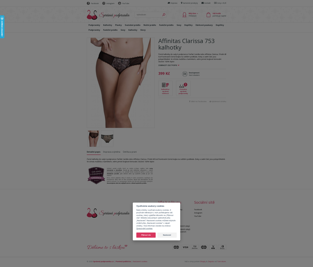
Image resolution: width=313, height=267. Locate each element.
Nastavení (167, 235)
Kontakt (207, 3)
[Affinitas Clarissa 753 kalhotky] (121, 83)
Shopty (203, 261)
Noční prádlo (150, 25)
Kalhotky (107, 25)
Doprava (173, 3)
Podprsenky (94, 25)
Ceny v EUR (221, 3)
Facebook (94, 3)
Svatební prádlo (132, 25)
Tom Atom (221, 261)
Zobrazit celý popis (167, 65)
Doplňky (188, 25)
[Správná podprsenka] (108, 212)
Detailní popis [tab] (93, 151)
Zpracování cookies (144, 228)
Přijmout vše (146, 235)
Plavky (118, 25)
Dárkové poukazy (204, 25)
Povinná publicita (123, 261)
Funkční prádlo (166, 25)
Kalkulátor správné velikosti (165, 91)
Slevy (142, 30)
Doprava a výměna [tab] (111, 151)
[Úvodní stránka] (108, 15)
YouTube (125, 3)
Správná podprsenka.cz (103, 261)
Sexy (179, 25)
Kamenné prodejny (190, 3)
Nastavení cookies (140, 261)
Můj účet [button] (193, 14)
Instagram (110, 3)
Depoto (211, 261)
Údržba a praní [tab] (130, 151)
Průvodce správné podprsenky (183, 91)
